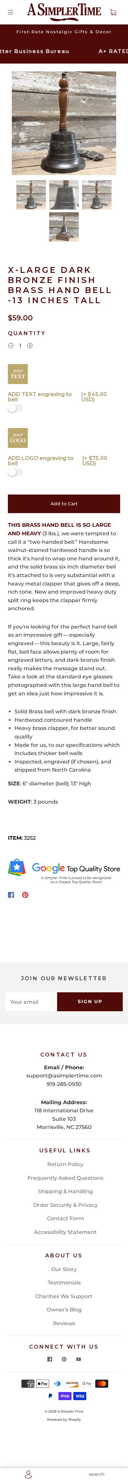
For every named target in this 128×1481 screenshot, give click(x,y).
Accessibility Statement (65, 1232)
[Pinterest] (25, 895)
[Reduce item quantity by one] (11, 346)
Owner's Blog (64, 1310)
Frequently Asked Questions (65, 1178)
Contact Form (65, 1218)
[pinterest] (64, 1359)
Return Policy (65, 1164)
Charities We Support (64, 1296)
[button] (22, 124)
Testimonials (64, 1283)
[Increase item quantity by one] (30, 346)
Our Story (64, 1269)
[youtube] (78, 1359)
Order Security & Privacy (65, 1205)
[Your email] (31, 1001)
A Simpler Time (70, 1411)
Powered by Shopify (64, 1419)
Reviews (64, 1323)
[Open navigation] (15, 12)
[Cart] (113, 12)
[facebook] (49, 1359)
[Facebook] (11, 895)
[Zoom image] (64, 124)
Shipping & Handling (65, 1191)
